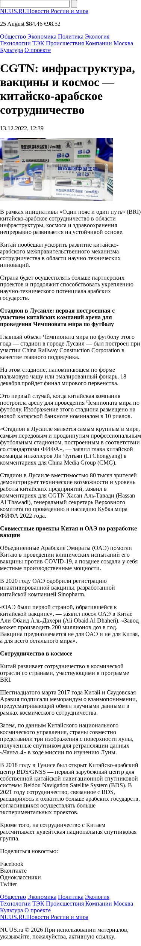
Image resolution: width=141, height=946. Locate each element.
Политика (70, 36)
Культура (11, 50)
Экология (97, 36)
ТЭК (38, 43)
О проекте (37, 50)
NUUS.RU (44, 11)
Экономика (41, 36)
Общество (13, 36)
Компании (98, 43)
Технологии (15, 43)
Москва (123, 43)
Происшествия (65, 43)
